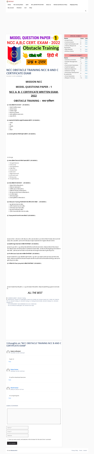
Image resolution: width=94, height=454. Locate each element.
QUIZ (27, 4)
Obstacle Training (22, 298)
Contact (85, 450)
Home (9, 4)
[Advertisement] (47, 22)
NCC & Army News (18, 4)
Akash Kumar (14, 388)
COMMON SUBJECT (12, 298)
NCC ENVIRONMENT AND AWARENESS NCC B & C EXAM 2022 (22, 304)
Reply (10, 361)
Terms (80, 450)
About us (48, 4)
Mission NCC (14, 450)
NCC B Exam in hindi (41, 299)
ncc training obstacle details (35, 301)
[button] (86, 10)
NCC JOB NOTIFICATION (37, 4)
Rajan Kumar (14, 369)
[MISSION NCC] (10, 1)
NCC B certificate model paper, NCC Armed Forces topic (21, 305)
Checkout (19, 7)
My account (11, 7)
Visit (86, 40)
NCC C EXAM (49, 299)
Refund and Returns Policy (60, 4)
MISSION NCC (11, 299)
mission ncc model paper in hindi (22, 299)
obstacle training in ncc (48, 301)
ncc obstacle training (13, 301)
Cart (25, 7)
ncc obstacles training (24, 301)
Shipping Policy (74, 4)
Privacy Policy (75, 450)
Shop (30, 7)
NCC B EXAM (33, 299)
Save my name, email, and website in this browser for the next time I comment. (30, 439)
